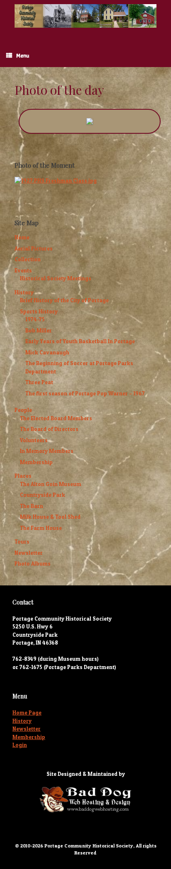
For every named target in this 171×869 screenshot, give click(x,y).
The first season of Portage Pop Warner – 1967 (85, 393)
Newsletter (29, 552)
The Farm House (41, 528)
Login (19, 744)
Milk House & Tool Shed (50, 516)
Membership (36, 462)
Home (22, 237)
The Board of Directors (49, 429)
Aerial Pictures (34, 248)
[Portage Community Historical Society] (85, 16)
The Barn (31, 506)
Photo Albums (33, 563)
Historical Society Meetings (55, 278)
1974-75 (35, 319)
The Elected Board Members (56, 418)
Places (23, 475)
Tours (22, 541)
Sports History (39, 311)
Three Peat (39, 382)
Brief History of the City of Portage (64, 300)
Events (23, 270)
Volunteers (34, 440)
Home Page (27, 712)
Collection (28, 259)
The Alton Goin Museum (50, 484)
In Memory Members (46, 451)
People (23, 410)
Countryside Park (42, 494)
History (24, 292)
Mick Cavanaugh (47, 352)
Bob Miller (38, 330)
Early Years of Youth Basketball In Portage (80, 341)
